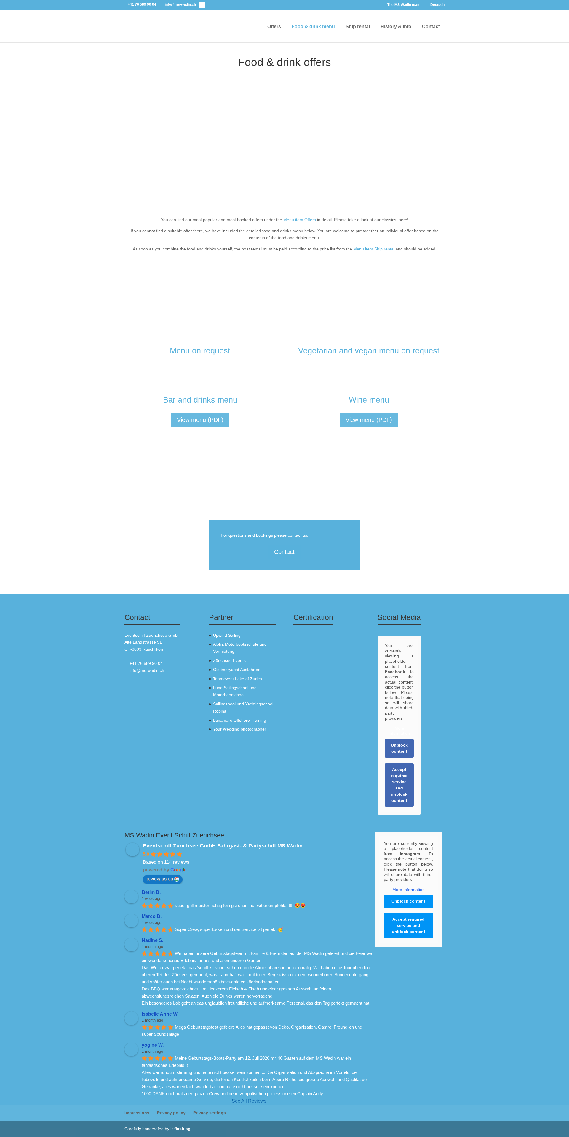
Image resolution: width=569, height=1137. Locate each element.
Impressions (136, 1112)
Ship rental (358, 26)
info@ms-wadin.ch (147, 670)
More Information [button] (399, 731)
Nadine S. (152, 940)
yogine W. (153, 1045)
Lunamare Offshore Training (239, 720)
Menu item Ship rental (373, 249)
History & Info (396, 26)
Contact (431, 26)
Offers (274, 26)
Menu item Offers (299, 219)
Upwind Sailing (227, 635)
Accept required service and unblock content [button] (399, 785)
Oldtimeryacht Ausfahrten (236, 669)
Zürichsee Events (229, 660)
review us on (159, 878)
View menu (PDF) (200, 419)
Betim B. (151, 892)
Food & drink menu (313, 26)
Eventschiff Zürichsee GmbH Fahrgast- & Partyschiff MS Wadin (223, 846)
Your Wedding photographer (239, 729)
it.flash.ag (180, 1128)
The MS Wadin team (404, 5)
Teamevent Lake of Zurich (237, 678)
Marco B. (152, 916)
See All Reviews (249, 1101)
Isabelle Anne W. (160, 1014)
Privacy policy (171, 1112)
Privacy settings (209, 1112)
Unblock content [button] (399, 748)
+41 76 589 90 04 (146, 663)
